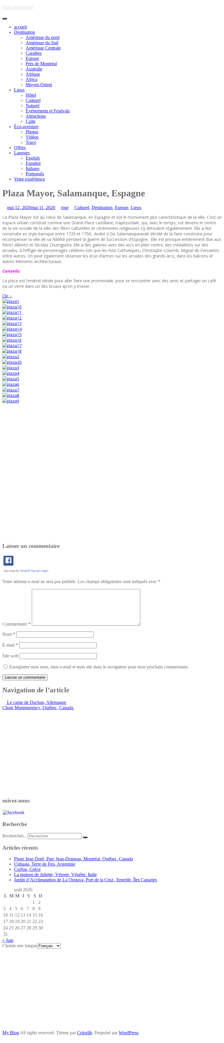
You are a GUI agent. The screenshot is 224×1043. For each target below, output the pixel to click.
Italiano (32, 168)
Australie (34, 68)
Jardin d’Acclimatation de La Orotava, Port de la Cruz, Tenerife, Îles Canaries (85, 879)
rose (65, 207)
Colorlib (84, 1032)
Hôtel (31, 95)
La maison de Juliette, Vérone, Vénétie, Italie (55, 874)
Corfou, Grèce (27, 869)
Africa (31, 79)
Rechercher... (14, 835)
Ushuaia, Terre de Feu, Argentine (44, 864)
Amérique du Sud (42, 42)
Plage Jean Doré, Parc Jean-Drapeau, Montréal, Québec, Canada (73, 858)
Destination (24, 32)
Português (35, 173)
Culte (31, 121)
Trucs (31, 142)
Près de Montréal (41, 63)
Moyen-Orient (39, 84)
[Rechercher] (85, 837)
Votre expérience (29, 179)
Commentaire (16, 624)
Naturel (32, 105)
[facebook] (13, 811)
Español (33, 163)
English (33, 158)
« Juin (7, 940)
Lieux (19, 89)
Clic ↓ (7, 296)
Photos (32, 131)
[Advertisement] (112, 471)
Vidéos (32, 137)
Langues (22, 152)
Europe (32, 58)
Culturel (33, 100)
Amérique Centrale (43, 47)
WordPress (129, 1032)
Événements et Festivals (48, 110)
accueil (20, 26)
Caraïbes (34, 53)
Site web (10, 655)
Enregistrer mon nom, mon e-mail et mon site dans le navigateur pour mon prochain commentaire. (99, 666)
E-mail (10, 645)
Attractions (36, 116)
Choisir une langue (19, 945)
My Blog (10, 1032)
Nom (8, 634)
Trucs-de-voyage (17, 7)
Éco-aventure (26, 126)
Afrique (33, 74)
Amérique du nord (43, 37)
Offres (20, 147)
